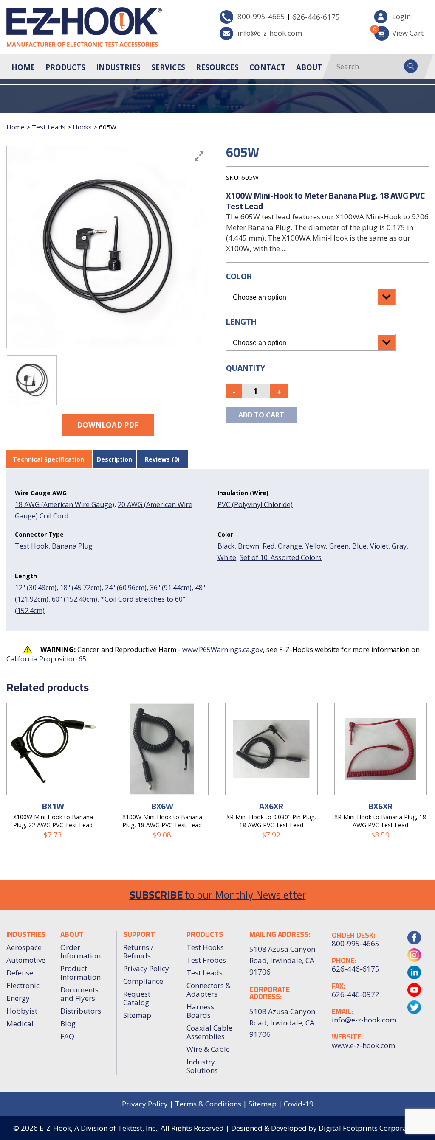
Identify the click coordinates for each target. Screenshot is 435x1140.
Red (268, 546)
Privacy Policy (146, 968)
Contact (267, 67)
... (284, 248)
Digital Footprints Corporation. (370, 1128)
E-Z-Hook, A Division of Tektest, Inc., (99, 1128)
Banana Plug (72, 546)
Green (339, 546)
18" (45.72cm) (81, 587)
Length (241, 321)
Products (65, 67)
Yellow (315, 546)
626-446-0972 (355, 994)
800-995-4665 (261, 16)
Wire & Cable (208, 1049)
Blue (359, 546)
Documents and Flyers (79, 994)
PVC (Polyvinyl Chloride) (255, 504)
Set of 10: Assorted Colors (281, 557)
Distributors (80, 1011)
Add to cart (261, 415)
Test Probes (206, 960)
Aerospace (24, 947)
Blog (68, 1023)
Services (168, 67)
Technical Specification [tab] (48, 459)
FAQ (67, 1036)
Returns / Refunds (138, 951)
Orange (290, 546)
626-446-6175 (316, 17)
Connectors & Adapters (208, 989)
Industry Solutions (202, 1066)
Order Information (80, 951)
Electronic (23, 985)
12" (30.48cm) (35, 587)
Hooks (82, 127)
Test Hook (31, 546)
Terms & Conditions (208, 1104)
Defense (19, 973)
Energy (18, 998)
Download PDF (107, 425)
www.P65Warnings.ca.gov (222, 649)
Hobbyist (21, 1011)
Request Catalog (136, 998)
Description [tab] (114, 459)
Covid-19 (299, 1104)
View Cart (399, 31)
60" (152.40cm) (74, 599)
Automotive (25, 960)
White (227, 557)
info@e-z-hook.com (269, 33)
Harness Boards (200, 1011)
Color (239, 276)
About (309, 67)
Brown (248, 546)
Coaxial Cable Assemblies (209, 1032)
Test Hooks (205, 947)
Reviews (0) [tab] (162, 459)
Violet (379, 546)
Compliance (143, 981)
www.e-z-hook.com (363, 1045)
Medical (20, 1023)
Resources (217, 67)
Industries (118, 67)
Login (401, 16)
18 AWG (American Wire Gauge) (64, 504)
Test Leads (48, 127)
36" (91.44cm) (171, 587)
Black (226, 546)
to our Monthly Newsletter (218, 895)
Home (23, 67)
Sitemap (137, 1015)
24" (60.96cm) (126, 587)
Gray (399, 546)
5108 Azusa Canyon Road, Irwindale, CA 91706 (282, 1022)
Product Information (80, 973)
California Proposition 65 (46, 659)
